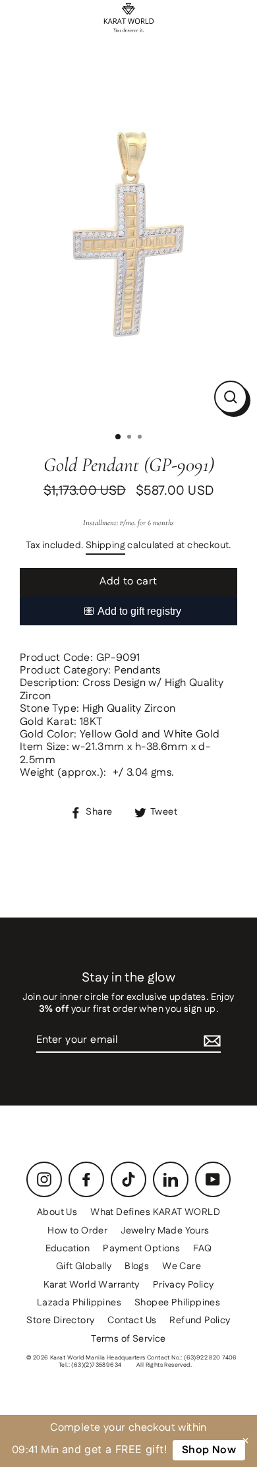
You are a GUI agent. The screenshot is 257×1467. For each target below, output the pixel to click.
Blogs (137, 1266)
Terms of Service (128, 1339)
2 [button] (130, 438)
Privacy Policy (183, 1285)
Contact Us (131, 1320)
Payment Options (141, 1248)
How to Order (77, 1230)
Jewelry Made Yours (165, 1230)
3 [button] (141, 438)
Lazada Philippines (79, 1302)
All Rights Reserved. (164, 1365)
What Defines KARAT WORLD (155, 1212)
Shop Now (209, 1450)
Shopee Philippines (177, 1302)
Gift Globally (83, 1266)
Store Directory (60, 1320)
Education (67, 1248)
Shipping (105, 546)
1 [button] (118, 437)
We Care (181, 1266)
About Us (57, 1212)
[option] (128, 237)
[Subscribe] (212, 1040)
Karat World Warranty (91, 1285)
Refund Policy (199, 1320)
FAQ (202, 1248)
